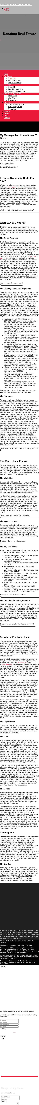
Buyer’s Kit (12, 78)
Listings (7, 102)
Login (14, 1032)
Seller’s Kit (11, 87)
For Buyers (8, 76)
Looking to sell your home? (16, 4)
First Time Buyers (14, 80)
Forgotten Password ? (9, 1104)
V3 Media (29, 945)
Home (6, 74)
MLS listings (22, 662)
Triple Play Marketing (15, 89)
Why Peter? (12, 98)
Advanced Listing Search (17, 104)
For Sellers (7, 85)
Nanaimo (7, 111)
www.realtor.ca (7, 664)
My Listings (12, 109)
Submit (3, 1028)
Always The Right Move (12, 94)
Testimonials (12, 100)
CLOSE (3, 1036)
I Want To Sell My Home (16, 91)
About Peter (12, 96)
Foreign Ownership (14, 83)
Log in (6, 115)
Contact (7, 113)
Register (7, 118)
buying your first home (16, 187)
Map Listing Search (15, 107)
